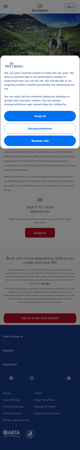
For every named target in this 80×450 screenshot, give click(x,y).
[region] (40, 102)
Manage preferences (40, 128)
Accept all (40, 116)
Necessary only (40, 140)
